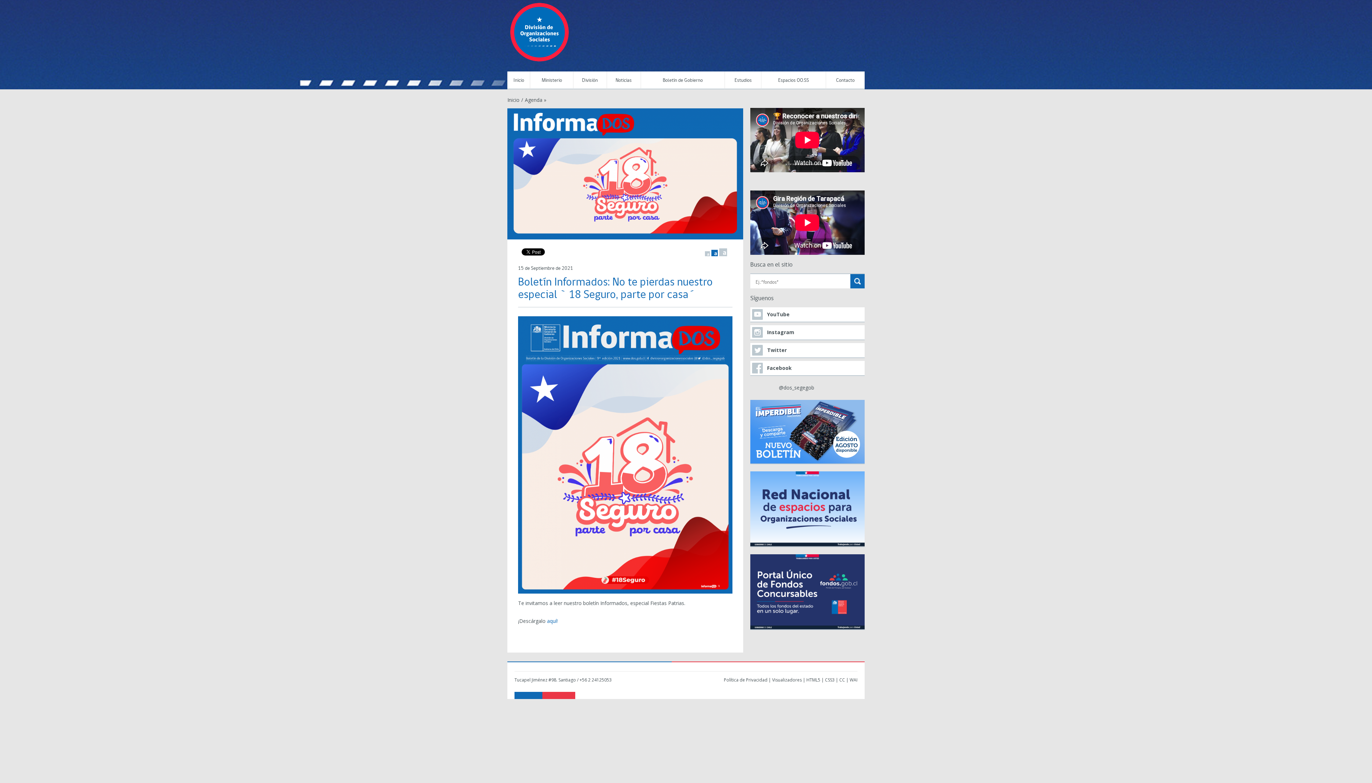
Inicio (518, 80)
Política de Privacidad (745, 680)
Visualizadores (787, 680)
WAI (854, 680)
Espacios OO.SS (793, 80)
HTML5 (813, 680)
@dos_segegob (796, 387)
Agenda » (535, 99)
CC (842, 680)
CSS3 (830, 680)
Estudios (743, 80)
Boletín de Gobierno (683, 80)
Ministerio (552, 80)
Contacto (845, 80)
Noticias (624, 80)
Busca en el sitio (771, 265)
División (590, 80)
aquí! (552, 621)
